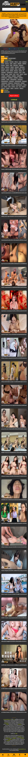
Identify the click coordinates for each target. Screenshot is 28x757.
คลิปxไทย (3, 85)
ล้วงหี (20, 72)
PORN (16, 733)
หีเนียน (20, 69)
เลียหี (11, 63)
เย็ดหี (11, 65)
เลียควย (14, 63)
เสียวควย (7, 63)
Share (11, 48)
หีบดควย (7, 70)
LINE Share (22, 48)
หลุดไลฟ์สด (3, 72)
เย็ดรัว (2, 67)
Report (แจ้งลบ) (14, 95)
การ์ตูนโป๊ (8, 740)
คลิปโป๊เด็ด (19, 76)
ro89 (9, 86)
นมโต (14, 74)
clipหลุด (7, 88)
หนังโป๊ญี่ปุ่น (19, 737)
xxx (2, 86)
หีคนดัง (20, 70)
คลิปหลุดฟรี (11, 81)
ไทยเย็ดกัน (6, 62)
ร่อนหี (24, 72)
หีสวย (23, 69)
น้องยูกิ (6, 74)
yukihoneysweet (19, 85)
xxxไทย (25, 85)
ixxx (20, 86)
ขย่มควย (13, 85)
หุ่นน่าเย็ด (12, 69)
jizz (17, 86)
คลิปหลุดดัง (24, 81)
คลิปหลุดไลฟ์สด (13, 79)
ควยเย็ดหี (3, 76)
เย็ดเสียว (3, 65)
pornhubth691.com (7, 719)
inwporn (23, 86)
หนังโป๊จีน (22, 738)
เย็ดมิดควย (7, 67)
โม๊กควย (16, 62)
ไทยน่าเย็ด (11, 62)
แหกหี (20, 62)
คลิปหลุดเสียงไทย (4, 81)
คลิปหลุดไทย (20, 79)
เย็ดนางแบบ (22, 67)
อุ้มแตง (7, 69)
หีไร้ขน (16, 69)
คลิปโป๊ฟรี (16, 77)
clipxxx (12, 88)
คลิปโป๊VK (21, 77)
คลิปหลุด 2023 (17, 83)
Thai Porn (16, 88)
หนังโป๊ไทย (10, 739)
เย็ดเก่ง (7, 65)
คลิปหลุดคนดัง (4, 83)
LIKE (6, 48)
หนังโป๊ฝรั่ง (14, 738)
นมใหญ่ (10, 74)
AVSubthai (6, 723)
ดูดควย (21, 74)
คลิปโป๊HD (3, 79)
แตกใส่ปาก (24, 62)
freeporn (3, 88)
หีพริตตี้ (2, 70)
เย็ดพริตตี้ (17, 67)
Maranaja (6, 90)
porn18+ (13, 86)
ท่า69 (18, 74)
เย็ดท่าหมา (3, 69)
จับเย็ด (25, 74)
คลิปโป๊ (9, 60)
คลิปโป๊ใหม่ (14, 76)
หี (23, 70)
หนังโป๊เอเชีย (8, 738)
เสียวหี (2, 63)
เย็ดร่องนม (21, 65)
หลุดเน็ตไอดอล (9, 72)
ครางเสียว (8, 85)
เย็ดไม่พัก (24, 63)
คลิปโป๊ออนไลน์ (4, 77)
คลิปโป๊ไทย (8, 76)
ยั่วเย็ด (2, 74)
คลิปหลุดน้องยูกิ (18, 81)
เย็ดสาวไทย (16, 65)
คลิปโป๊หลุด (10, 77)
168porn (21, 88)
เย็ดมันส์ (12, 67)
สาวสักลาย (16, 72)
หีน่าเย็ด (11, 70)
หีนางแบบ (16, 70)
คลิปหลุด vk (10, 83)
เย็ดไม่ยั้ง (19, 63)
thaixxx (5, 86)
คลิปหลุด (6, 60)
